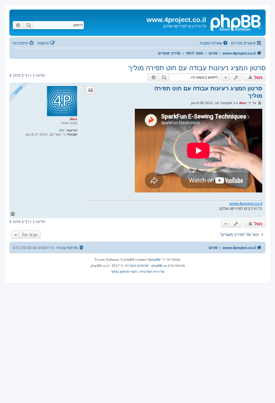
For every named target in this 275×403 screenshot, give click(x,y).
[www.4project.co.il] (235, 21)
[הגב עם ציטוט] (90, 90)
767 (62, 130)
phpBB (155, 259)
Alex (73, 119)
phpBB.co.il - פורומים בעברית (147, 265)
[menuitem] (214, 43)
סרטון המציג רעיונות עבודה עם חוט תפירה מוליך (197, 68)
